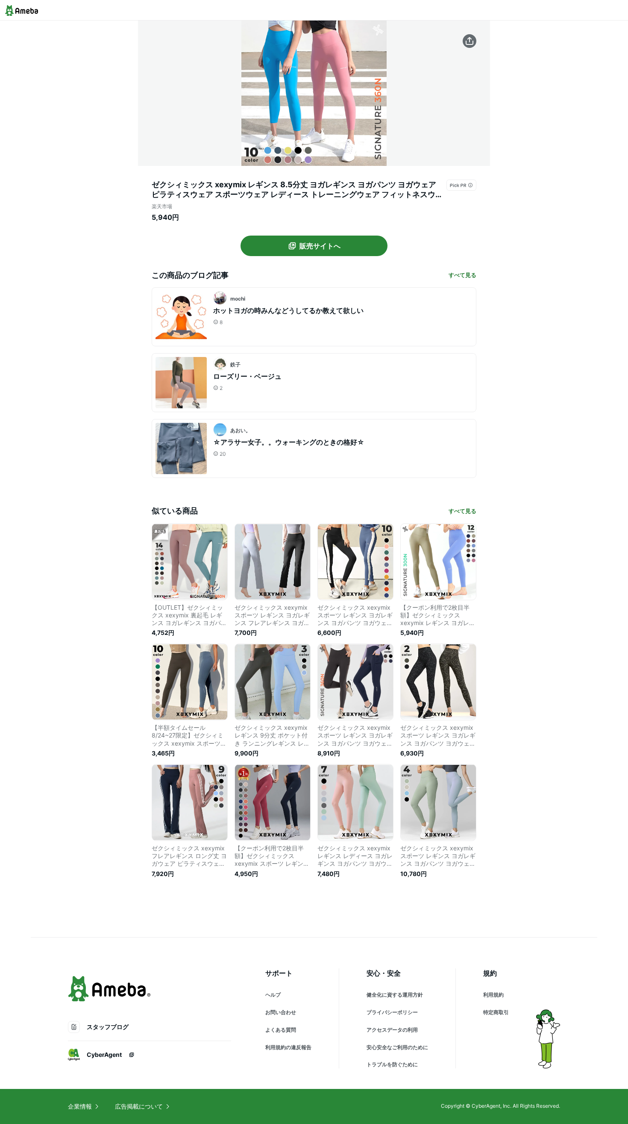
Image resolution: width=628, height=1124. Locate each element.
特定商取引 (496, 1012)
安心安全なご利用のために (397, 1047)
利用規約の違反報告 (288, 1047)
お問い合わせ (280, 1012)
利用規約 (493, 994)
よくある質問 (280, 1030)
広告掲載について (139, 1106)
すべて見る (462, 274)
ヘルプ (273, 994)
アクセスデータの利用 (392, 1030)
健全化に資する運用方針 (395, 994)
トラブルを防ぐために (392, 1064)
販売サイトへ (319, 246)
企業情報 (80, 1106)
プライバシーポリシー (392, 1012)
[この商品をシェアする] (469, 41)
